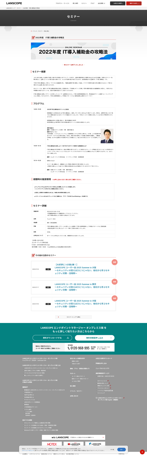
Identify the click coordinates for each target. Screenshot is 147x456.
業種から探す (75, 361)
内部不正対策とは (29, 395)
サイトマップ (101, 393)
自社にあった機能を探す (77, 358)
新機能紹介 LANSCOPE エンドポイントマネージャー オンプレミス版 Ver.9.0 (44, 390)
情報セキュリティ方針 (103, 385)
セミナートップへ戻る (73, 317)
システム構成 (28, 411)
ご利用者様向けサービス (30, 407)
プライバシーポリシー (103, 388)
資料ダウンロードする (52, 338)
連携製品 (26, 404)
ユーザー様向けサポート (78, 376)
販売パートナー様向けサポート (80, 378)
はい (121, 449)
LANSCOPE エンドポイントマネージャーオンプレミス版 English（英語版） (110, 399)
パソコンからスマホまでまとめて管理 (34, 373)
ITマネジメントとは (29, 399)
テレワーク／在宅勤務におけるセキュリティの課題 (38, 427)
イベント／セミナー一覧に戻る (40, 31)
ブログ (92, 3)
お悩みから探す (76, 363)
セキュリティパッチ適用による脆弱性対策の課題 (37, 423)
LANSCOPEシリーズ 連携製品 (32, 402)
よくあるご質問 (76, 381)
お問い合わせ (74, 396)
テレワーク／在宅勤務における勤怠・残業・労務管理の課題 (40, 425)
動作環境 (27, 413)
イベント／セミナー (76, 391)
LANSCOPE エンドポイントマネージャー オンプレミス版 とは (40, 368)
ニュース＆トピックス (102, 368)
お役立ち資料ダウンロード (104, 358)
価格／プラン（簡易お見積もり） (80, 368)
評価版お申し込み (101, 363)
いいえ (112, 449)
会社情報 (100, 3)
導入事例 (75, 3)
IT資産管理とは (28, 392)
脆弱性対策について (102, 383)
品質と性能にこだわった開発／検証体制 (35, 370)
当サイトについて (102, 381)
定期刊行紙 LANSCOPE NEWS (105, 376)
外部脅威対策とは (29, 397)
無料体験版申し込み (94, 338)
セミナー (84, 3)
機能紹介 (25, 387)
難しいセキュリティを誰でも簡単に (33, 375)
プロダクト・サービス (62, 3)
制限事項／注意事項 (30, 415)
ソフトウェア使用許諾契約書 (105, 390)
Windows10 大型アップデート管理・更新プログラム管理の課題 (41, 430)
